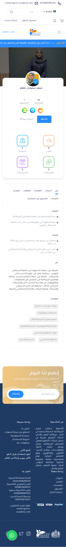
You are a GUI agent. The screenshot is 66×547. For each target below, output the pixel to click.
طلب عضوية (9, 32)
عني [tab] (56, 191)
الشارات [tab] (54, 199)
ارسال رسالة (26, 119)
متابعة (44, 119)
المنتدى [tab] (16, 191)
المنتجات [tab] (38, 191)
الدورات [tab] (48, 191)
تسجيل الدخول (29, 20)
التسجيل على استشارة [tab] (38, 199)
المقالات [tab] (27, 191)
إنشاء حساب (10, 20)
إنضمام (16, 394)
